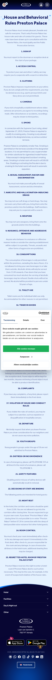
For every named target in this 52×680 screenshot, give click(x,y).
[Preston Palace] (26, 5)
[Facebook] (19, 656)
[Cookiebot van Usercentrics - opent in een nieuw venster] (38, 313)
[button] (26, 592)
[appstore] (15, 643)
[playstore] (36, 643)
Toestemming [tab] (9, 320)
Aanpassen (24, 357)
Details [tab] (26, 320)
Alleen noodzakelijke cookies (26, 365)
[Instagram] (23, 656)
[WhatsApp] (14, 656)
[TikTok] (28, 656)
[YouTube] (37, 656)
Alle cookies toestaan (26, 349)
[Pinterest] (32, 656)
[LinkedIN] (41, 656)
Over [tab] (43, 320)
